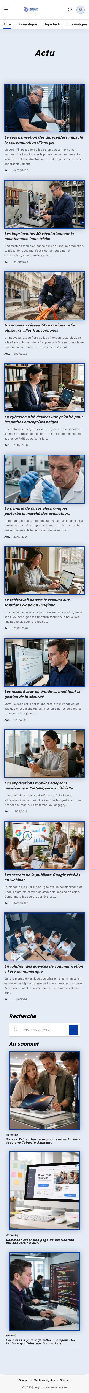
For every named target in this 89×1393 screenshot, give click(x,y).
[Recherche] (70, 9)
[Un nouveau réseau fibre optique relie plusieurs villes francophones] (44, 296)
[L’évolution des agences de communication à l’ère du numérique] (44, 937)
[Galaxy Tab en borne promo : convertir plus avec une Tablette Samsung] (44, 1090)
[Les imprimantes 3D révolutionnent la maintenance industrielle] (44, 204)
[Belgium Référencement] (31, 9)
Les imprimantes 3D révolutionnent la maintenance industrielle (39, 236)
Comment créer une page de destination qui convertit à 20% (40, 1241)
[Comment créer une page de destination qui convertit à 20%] (44, 1191)
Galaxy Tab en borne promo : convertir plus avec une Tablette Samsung (43, 1140)
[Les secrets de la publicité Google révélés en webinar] (44, 845)
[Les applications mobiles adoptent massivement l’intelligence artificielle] (44, 754)
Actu (7, 170)
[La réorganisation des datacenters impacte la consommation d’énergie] (44, 108)
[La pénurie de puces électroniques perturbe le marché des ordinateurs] (44, 479)
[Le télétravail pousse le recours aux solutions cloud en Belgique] (44, 571)
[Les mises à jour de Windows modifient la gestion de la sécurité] (44, 662)
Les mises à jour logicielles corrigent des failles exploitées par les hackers (40, 1341)
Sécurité (11, 1335)
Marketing (12, 1134)
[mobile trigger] (8, 9)
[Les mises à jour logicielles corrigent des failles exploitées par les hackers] (44, 1291)
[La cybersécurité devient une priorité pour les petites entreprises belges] (44, 387)
